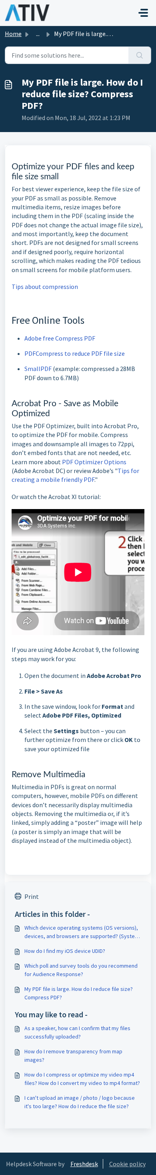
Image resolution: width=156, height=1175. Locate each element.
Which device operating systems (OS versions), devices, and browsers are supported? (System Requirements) (81, 932)
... (38, 34)
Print (31, 896)
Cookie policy (127, 1164)
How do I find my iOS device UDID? (64, 950)
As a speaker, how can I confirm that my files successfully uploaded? (77, 1032)
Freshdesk (84, 1164)
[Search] (139, 55)
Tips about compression (45, 287)
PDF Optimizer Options (94, 462)
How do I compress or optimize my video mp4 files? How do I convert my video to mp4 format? (82, 1079)
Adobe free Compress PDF (59, 338)
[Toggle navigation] (143, 13)
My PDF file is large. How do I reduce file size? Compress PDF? (78, 993)
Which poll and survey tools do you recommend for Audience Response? (81, 970)
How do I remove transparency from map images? (73, 1055)
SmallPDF (38, 369)
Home (13, 34)
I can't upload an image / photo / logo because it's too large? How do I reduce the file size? (79, 1102)
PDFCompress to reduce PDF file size (74, 353)
